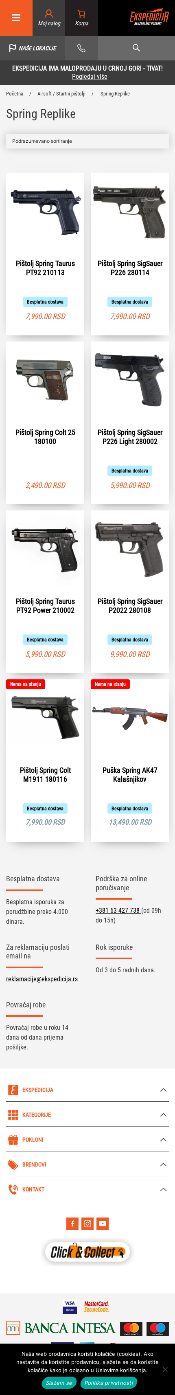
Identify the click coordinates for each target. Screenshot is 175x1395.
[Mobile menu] (16, 18)
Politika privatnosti (109, 1382)
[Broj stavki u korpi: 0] (81, 18)
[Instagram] (87, 1224)
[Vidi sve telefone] (81, 48)
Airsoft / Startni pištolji (61, 94)
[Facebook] (72, 1224)
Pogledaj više (89, 76)
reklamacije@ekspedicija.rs (42, 979)
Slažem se (59, 1382)
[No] (165, 1369)
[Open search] (136, 48)
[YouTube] (102, 1224)
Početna (14, 94)
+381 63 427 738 (118, 910)
